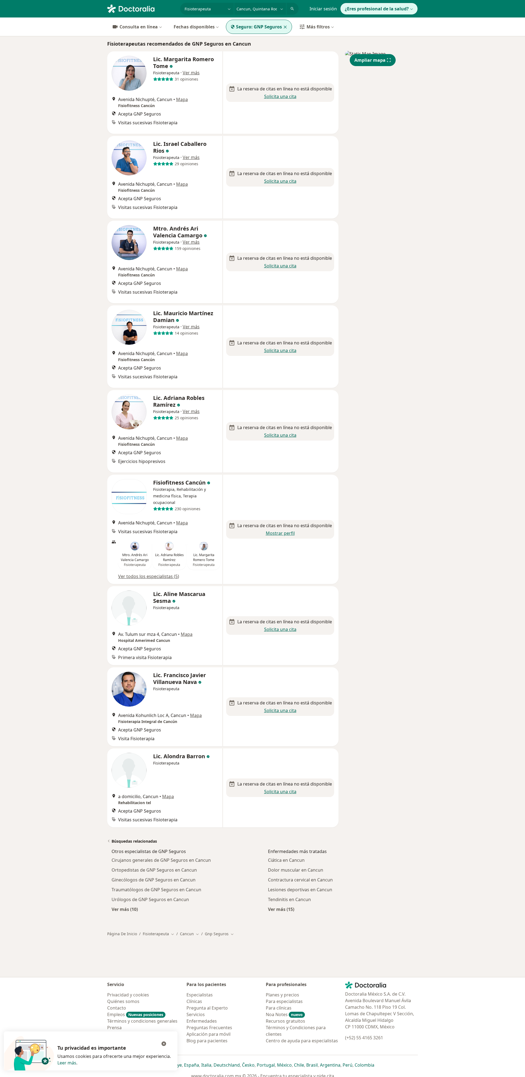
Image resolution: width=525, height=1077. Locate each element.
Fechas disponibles (194, 27)
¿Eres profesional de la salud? (377, 9)
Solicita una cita (280, 96)
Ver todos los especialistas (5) (148, 576)
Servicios (195, 1014)
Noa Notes (284, 1014)
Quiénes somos (123, 1001)
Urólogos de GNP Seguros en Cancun (150, 899)
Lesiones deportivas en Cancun (300, 890)
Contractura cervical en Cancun (300, 880)
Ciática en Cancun (286, 860)
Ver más (191, 73)
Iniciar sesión (323, 9)
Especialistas (199, 995)
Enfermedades (201, 1021)
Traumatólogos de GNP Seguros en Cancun (156, 890)
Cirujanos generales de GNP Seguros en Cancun (161, 860)
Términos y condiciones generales (142, 1021)
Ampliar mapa (370, 60)
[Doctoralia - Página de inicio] (141, 8)
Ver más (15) (281, 909)
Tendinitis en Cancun (289, 899)
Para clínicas (278, 1008)
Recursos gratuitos (285, 1021)
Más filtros (318, 27)
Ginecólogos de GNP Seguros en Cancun (154, 880)
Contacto (116, 1008)
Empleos (135, 1014)
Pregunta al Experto (207, 1008)
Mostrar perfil (280, 533)
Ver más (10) (125, 909)
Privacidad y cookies (128, 995)
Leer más (66, 1063)
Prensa (114, 1028)
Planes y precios (282, 995)
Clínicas (194, 1001)
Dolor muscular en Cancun (295, 870)
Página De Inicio (122, 933)
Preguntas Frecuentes (209, 1028)
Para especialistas (284, 1001)
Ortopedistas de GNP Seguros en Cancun (154, 870)
